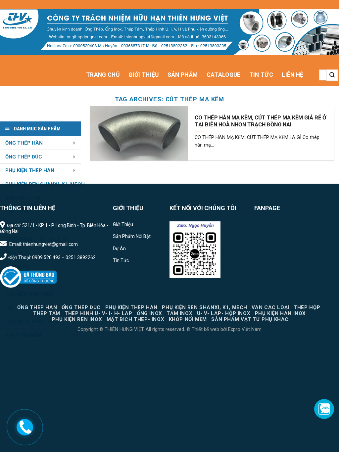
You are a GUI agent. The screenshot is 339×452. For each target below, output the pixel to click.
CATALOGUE (224, 74)
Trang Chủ (103, 74)
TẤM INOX (179, 313)
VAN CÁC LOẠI (270, 307)
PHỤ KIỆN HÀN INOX (280, 313)
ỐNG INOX (149, 313)
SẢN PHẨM (183, 74)
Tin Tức (261, 74)
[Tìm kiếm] (332, 75)
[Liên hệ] (24, 427)
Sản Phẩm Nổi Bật (132, 236)
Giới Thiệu (143, 74)
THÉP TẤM (46, 313)
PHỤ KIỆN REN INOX (77, 319)
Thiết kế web (205, 329)
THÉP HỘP (307, 307)
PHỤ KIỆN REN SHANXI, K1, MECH (204, 307)
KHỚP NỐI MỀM (188, 319)
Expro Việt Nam (244, 329)
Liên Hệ (292, 74)
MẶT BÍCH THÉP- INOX (136, 319)
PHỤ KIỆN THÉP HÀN (29, 170)
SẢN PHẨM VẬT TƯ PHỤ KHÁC (250, 319)
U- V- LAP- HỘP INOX (224, 313)
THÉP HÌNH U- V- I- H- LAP (98, 313)
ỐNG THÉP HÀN (24, 143)
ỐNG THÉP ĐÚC (23, 157)
